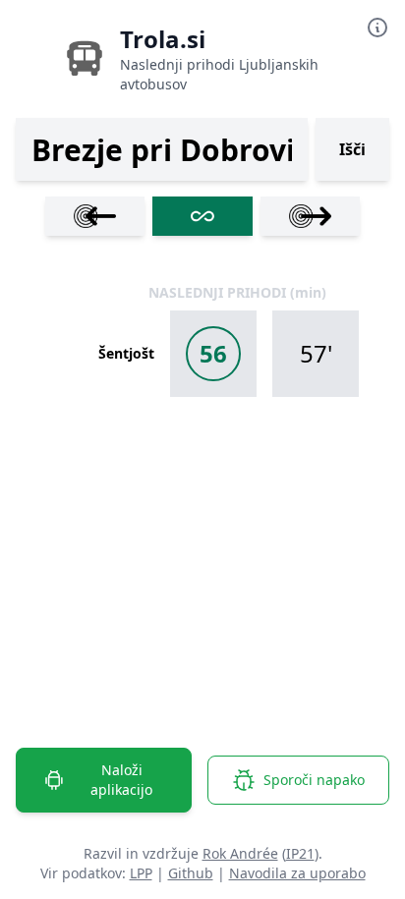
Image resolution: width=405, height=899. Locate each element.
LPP (141, 873)
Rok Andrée (240, 853)
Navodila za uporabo (297, 873)
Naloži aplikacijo (121, 779)
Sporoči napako (314, 779)
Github (190, 873)
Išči (352, 149)
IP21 (300, 853)
